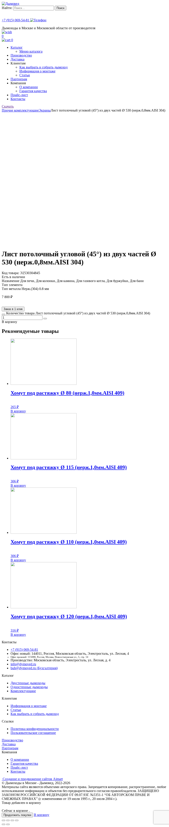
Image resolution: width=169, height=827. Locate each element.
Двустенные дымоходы (28, 683)
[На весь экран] (12, 820)
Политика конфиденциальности (35, 729)
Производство (21, 55)
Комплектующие (23, 691)
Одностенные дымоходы (29, 687)
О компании (28, 87)
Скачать (8, 106)
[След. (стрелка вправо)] (8, 824)
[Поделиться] (8, 820)
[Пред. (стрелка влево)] (3, 824)
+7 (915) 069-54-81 (16, 20)
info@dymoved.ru (23, 664)
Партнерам (19, 79)
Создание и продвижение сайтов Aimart (33, 779)
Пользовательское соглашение (33, 733)
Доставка (17, 59)
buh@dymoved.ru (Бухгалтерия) (34, 668)
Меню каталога (30, 51)
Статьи (24, 75)
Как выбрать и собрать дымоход (43, 67)
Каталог (17, 47)
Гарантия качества (33, 91)
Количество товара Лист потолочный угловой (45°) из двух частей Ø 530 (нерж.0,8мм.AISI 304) (78, 313)
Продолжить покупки (17, 815)
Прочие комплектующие (20, 110)
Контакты (18, 99)
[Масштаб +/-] (16, 820)
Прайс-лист (19, 95)
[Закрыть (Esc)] (3, 820)
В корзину (18, 411)
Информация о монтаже (37, 71)
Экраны (45, 110)
